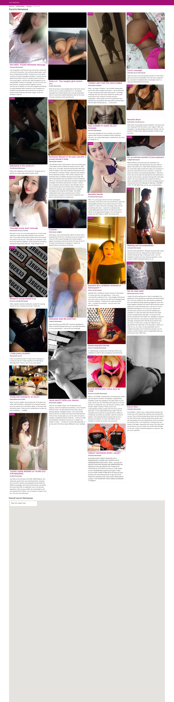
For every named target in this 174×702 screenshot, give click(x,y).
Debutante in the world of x (22, 166)
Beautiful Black (134, 119)
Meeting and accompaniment (140, 245)
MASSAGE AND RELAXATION (62, 319)
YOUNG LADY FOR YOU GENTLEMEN (105, 83)
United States (20, 6)
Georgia (29, 6)
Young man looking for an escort (24, 397)
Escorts (11, 6)
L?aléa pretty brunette (20, 353)
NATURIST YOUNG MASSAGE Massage (27, 65)
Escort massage (134, 70)
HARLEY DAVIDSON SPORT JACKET (104, 453)
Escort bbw (132, 407)
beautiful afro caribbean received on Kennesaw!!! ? (104, 286)
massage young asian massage (24, 228)
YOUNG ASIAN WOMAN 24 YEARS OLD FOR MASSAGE (28, 472)
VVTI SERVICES (14, 2)
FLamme (53, 229)
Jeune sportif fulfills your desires (64, 400)
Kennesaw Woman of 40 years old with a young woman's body (67, 158)
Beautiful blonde (95, 194)
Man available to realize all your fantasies (102, 127)
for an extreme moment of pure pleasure (145, 157)
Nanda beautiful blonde (98, 345)
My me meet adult (135, 291)
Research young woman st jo (23, 298)
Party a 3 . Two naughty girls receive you (65, 82)
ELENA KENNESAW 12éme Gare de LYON (104, 390)
